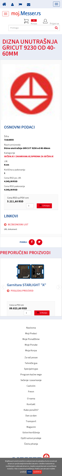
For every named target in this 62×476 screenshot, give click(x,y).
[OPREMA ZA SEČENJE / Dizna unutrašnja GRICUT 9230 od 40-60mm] (31, 92)
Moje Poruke (31, 344)
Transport (31, 421)
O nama (31, 398)
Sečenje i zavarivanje (31, 380)
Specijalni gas (31, 369)
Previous (59, 287)
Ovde (30, 472)
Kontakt (31, 404)
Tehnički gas (31, 363)
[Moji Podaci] (12, 5)
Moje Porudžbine (31, 339)
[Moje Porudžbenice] (21, 5)
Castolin (31, 386)
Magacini (31, 427)
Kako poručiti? (31, 410)
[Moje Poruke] (29, 5)
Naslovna (31, 327)
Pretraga (56, 28)
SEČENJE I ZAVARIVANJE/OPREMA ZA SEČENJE (29, 156)
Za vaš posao (31, 357)
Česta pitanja (31, 444)
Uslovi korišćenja (31, 432)
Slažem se (37, 472)
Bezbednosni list (18, 224)
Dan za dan (31, 415)
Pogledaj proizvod (22, 290)
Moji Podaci (31, 333)
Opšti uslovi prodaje (31, 438)
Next (3, 287)
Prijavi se (54, 22)
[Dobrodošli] (4, 5)
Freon (31, 391)
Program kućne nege (31, 374)
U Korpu (46, 205)
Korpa (34, 21)
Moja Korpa (31, 350)
